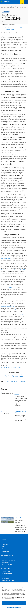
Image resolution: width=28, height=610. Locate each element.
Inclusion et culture (6, 557)
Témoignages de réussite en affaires (20, 412)
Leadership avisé (6, 571)
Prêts (3, 546)
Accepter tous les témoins (14, 603)
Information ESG (6, 562)
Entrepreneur (10, 381)
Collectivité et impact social (8, 560)
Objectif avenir (5, 578)
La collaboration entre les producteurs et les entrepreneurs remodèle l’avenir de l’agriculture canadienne (21, 401)
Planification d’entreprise (20, 517)
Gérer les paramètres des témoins (14, 607)
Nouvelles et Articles (7, 573)
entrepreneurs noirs (12, 309)
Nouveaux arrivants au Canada (9, 576)
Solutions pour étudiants (8, 580)
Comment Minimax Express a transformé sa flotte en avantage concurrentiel (21, 417)
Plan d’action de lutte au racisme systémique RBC (13, 270)
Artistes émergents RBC (7, 258)
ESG (16, 381)
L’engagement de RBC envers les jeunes (11, 564)
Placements (5, 549)
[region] (14, 596)
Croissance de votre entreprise (19, 393)
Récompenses (5, 551)
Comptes (4, 539)
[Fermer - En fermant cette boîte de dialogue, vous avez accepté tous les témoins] (26, 584)
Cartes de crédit (5, 542)
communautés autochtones (7, 306)
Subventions (22, 381)
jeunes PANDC (19, 314)
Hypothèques (5, 544)
